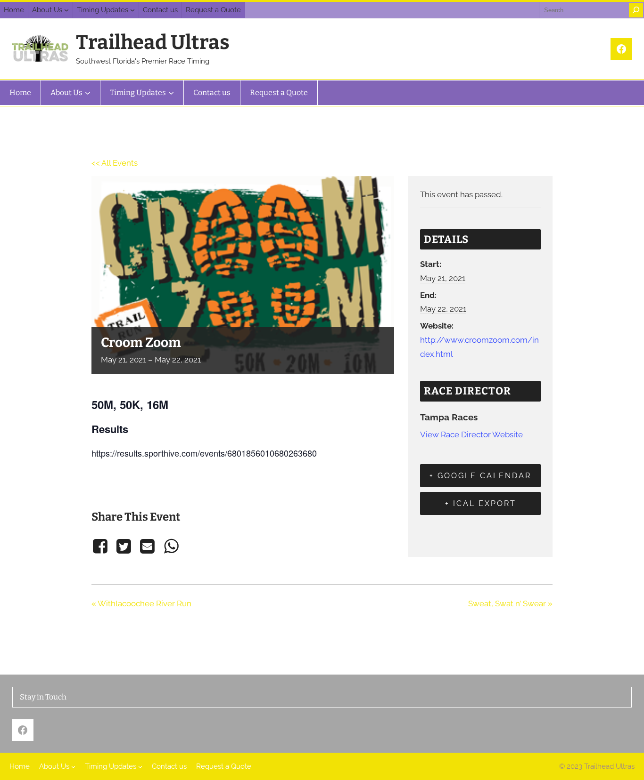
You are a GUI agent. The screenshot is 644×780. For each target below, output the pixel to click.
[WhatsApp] (171, 546)
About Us (47, 10)
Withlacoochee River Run (141, 603)
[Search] (636, 10)
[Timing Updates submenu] (132, 10)
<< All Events (114, 163)
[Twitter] (123, 546)
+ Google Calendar (480, 475)
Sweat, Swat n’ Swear (510, 603)
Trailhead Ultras (153, 42)
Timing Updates (102, 10)
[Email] (147, 546)
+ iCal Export (480, 503)
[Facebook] (101, 546)
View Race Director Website (471, 434)
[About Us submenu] (66, 10)
